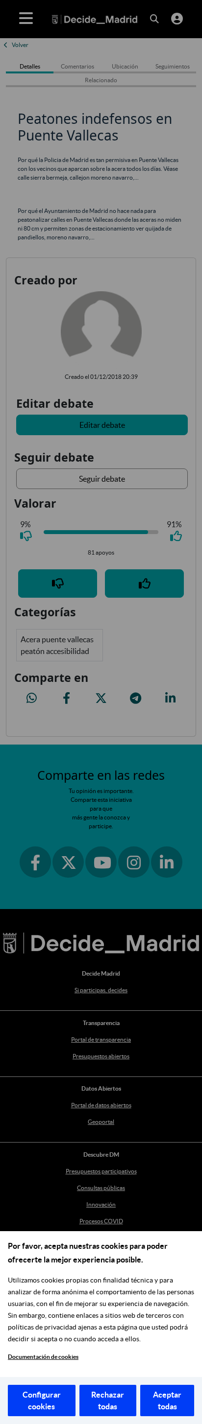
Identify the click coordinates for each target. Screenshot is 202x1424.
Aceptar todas (167, 1400)
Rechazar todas (107, 1400)
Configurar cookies (42, 1400)
